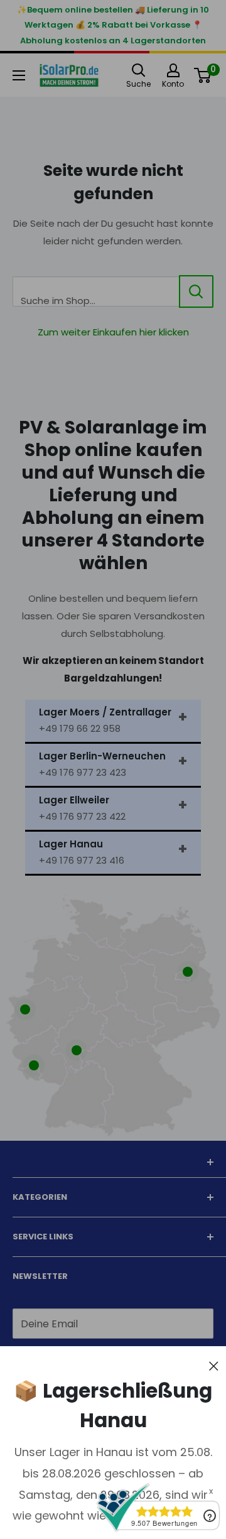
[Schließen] (213, 1365)
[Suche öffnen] (138, 70)
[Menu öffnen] (19, 75)
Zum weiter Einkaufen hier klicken (113, 332)
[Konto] (173, 70)
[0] (203, 75)
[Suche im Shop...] (196, 291)
